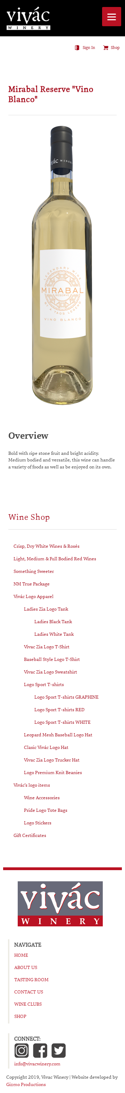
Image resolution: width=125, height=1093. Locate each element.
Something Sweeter (34, 571)
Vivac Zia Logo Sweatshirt (50, 672)
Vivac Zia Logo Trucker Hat (52, 760)
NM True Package (32, 584)
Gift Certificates (30, 835)
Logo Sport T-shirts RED (59, 709)
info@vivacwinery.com (37, 1064)
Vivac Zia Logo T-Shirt (46, 646)
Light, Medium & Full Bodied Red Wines (55, 558)
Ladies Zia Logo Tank (46, 609)
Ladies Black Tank (53, 621)
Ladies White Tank (54, 634)
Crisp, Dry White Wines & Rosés (47, 546)
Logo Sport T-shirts (44, 684)
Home (21, 955)
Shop (115, 47)
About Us (25, 967)
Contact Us (28, 992)
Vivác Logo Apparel (33, 596)
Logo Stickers (37, 822)
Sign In (89, 47)
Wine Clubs (28, 1004)
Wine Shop (29, 517)
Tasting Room (31, 979)
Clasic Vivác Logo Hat (46, 747)
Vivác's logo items (32, 785)
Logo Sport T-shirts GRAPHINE (66, 697)
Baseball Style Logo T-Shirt (52, 659)
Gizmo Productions (26, 1084)
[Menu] (111, 16)
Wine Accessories (42, 797)
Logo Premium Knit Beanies (53, 772)
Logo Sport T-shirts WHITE (62, 722)
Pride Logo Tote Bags (45, 810)
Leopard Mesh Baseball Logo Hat (58, 734)
